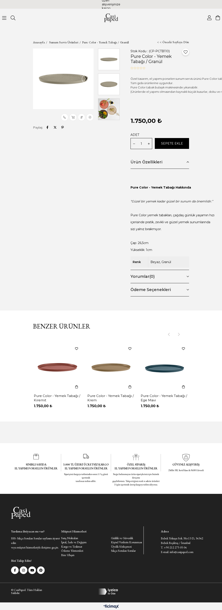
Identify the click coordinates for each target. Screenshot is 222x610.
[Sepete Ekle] (76, 386)
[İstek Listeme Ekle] (73, 117)
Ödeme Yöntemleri (72, 551)
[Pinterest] (41, 570)
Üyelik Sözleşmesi (121, 546)
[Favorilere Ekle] (185, 52)
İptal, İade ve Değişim (74, 542)
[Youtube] (32, 570)
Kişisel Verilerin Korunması (126, 542)
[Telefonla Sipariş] (64, 117)
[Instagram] (23, 570)
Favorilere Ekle (76, 348)
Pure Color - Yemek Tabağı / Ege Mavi (164, 398)
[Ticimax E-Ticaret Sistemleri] (111, 607)
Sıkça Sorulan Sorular (123, 551)
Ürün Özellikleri (146, 162)
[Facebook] (15, 570)
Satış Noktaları (69, 538)
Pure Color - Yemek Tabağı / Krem (110, 398)
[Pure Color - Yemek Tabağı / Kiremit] (57, 367)
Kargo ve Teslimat (71, 546)
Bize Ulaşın (67, 555)
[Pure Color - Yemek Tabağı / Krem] (111, 367)
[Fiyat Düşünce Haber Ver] (90, 117)
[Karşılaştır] (81, 117)
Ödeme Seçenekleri (151, 289)
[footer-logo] (21, 513)
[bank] (110, 591)
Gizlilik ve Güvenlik (122, 538)
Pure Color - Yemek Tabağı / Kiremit (57, 398)
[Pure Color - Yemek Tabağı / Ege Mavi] (164, 367)
